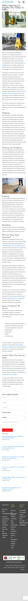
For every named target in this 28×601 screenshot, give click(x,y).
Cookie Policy (16, 565)
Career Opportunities (14, 524)
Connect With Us (13, 534)
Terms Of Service (20, 567)
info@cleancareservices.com (9, 513)
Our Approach (13, 513)
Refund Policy (11, 567)
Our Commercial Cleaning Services (14, 540)
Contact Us (13, 531)
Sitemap (23, 569)
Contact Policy (8, 565)
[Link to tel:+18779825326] (19, 2)
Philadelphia (22, 525)
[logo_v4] (7, 1)
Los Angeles (22, 512)
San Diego (22, 521)
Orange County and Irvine (22, 516)
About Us (13, 510)
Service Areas (13, 546)
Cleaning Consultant (13, 517)
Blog (12, 521)
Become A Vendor (13, 528)
